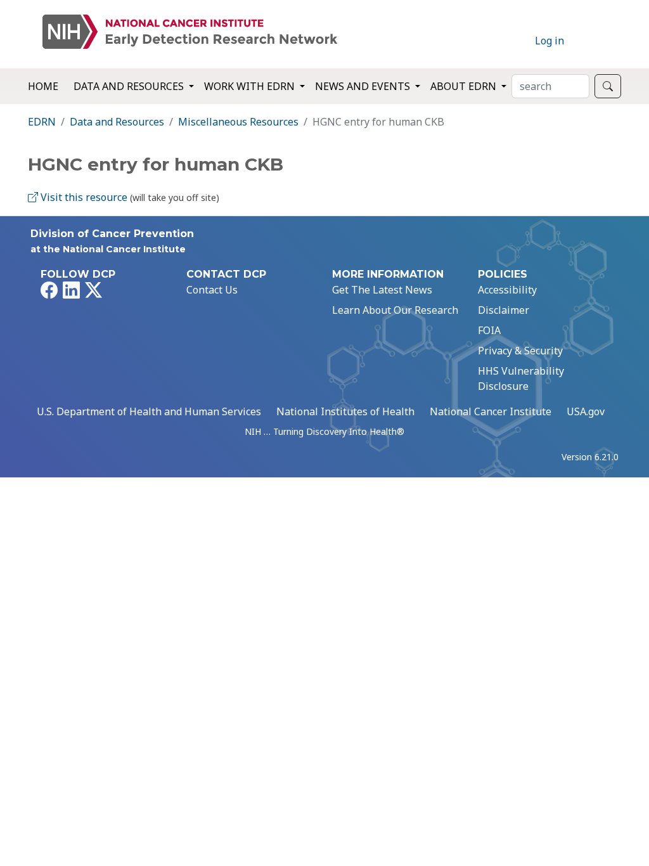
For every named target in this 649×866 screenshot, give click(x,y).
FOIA (489, 330)
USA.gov (586, 411)
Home (43, 86)
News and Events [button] (364, 86)
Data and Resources (117, 122)
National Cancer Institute (490, 411)
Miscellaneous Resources (238, 122)
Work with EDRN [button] (250, 86)
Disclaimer (503, 310)
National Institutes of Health (345, 411)
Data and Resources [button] (130, 86)
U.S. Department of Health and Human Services (149, 411)
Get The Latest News (382, 290)
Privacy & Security (520, 351)
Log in (549, 41)
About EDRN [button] (464, 86)
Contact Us (212, 290)
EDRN (42, 122)
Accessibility (507, 290)
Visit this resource (82, 197)
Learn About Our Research (395, 310)
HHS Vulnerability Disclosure (521, 378)
